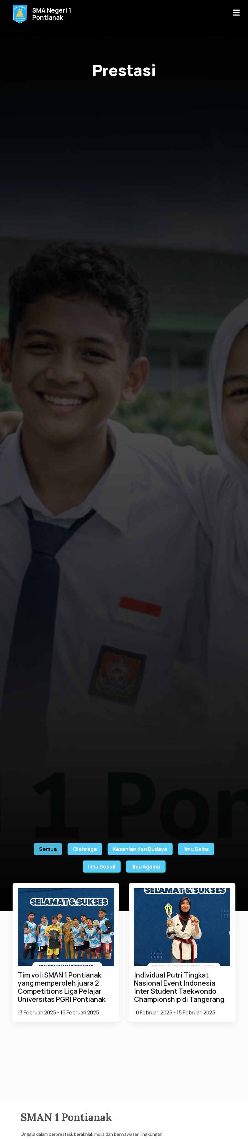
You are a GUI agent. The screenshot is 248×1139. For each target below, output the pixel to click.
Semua (48, 849)
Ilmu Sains (196, 849)
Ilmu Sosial (101, 866)
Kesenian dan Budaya (140, 849)
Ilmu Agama (145, 866)
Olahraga (85, 849)
